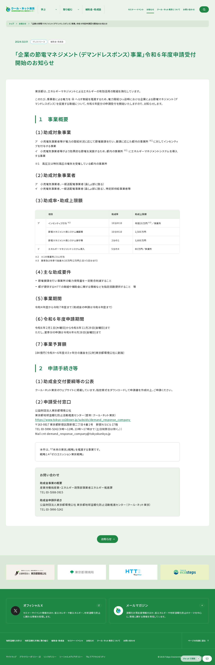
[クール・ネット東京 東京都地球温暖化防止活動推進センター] (20, 9)
